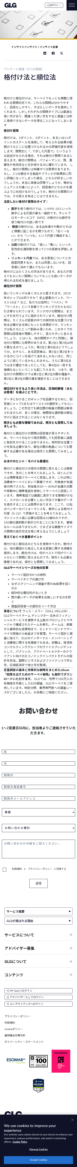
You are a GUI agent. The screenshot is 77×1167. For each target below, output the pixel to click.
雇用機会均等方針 (14, 1035)
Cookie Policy (20, 1142)
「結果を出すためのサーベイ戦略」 (28, 674)
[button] (45, 53)
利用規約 (17, 869)
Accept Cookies (38, 1160)
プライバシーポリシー (40, 869)
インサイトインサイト (24, 47)
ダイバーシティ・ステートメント (24, 1042)
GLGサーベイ (55, 683)
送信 (38, 883)
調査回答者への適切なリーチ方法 (33, 606)
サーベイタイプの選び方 (27, 579)
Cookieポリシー (13, 1029)
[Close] (72, 1120)
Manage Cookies (38, 1149)
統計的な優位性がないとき (29, 593)
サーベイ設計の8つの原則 (28, 575)
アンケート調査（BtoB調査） (24, 69)
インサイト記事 (49, 47)
